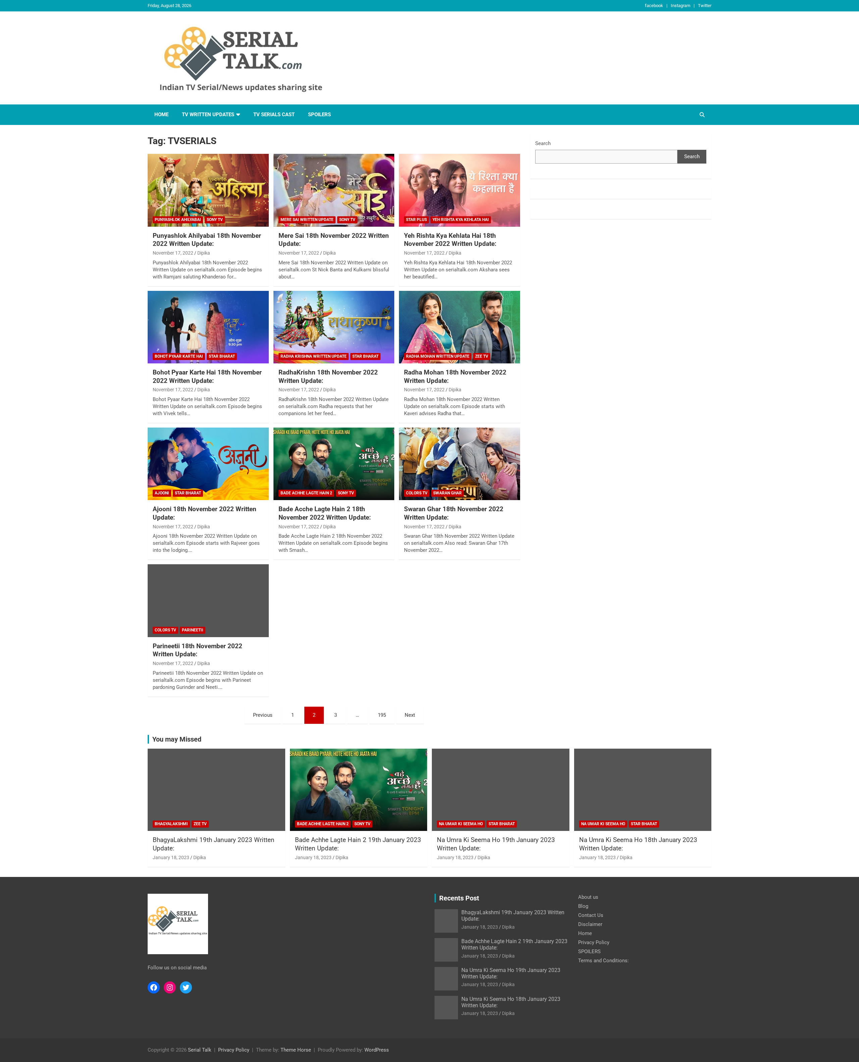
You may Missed (176, 739)
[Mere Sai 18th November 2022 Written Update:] (334, 190)
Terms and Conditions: (603, 961)
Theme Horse (296, 1050)
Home (161, 115)
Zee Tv (481, 356)
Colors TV (416, 493)
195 (382, 715)
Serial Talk (199, 1050)
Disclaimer (590, 924)
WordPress (376, 1050)
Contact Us (590, 915)
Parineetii (192, 630)
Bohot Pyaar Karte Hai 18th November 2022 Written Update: (207, 376)
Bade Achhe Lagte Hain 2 (306, 493)
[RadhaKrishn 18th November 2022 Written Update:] (334, 327)
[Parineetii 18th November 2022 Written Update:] (208, 600)
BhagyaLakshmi (171, 824)
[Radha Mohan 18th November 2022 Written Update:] (459, 327)
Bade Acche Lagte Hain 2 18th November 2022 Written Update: (325, 513)
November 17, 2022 (173, 253)
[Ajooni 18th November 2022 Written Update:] (208, 463)
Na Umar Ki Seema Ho (461, 824)
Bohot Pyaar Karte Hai (179, 356)
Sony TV (215, 219)
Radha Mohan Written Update (437, 356)
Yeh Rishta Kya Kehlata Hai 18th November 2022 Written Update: (450, 240)
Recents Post (459, 898)
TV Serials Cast (274, 115)
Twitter (704, 5)
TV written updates (208, 115)
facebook (654, 5)
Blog (583, 906)
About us (588, 897)
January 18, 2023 (171, 857)
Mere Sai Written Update (307, 219)
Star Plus (416, 219)
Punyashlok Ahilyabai (178, 219)
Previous (262, 715)
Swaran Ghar (447, 493)
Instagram (680, 5)
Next (410, 715)
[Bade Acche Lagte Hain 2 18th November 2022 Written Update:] (334, 463)
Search (543, 143)
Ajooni (162, 493)
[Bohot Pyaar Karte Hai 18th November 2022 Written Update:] (208, 327)
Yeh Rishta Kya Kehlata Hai (461, 219)
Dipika (203, 253)
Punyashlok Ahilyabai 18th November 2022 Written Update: (207, 240)
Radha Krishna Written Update (314, 356)
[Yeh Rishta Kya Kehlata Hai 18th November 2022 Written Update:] (459, 190)
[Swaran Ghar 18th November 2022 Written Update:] (459, 463)
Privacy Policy (593, 942)
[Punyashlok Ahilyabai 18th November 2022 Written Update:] (208, 190)
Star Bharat (222, 356)
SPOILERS (319, 115)
